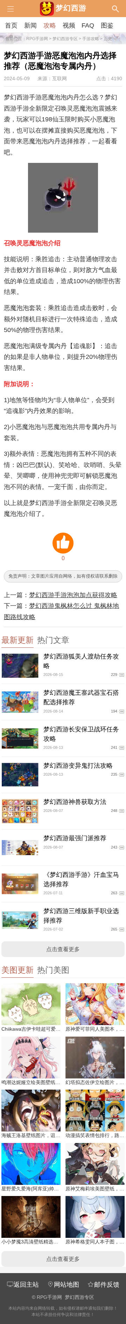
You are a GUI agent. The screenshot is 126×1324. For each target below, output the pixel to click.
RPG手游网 (37, 38)
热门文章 (53, 640)
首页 (11, 25)
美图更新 (17, 970)
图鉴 (107, 25)
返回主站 (26, 1284)
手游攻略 (90, 38)
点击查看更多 (63, 949)
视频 (69, 25)
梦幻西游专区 (65, 38)
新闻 (30, 25)
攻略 (49, 25)
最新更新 (17, 640)
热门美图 (53, 970)
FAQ (88, 25)
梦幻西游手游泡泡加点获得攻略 (73, 595)
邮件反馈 (106, 1284)
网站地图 (66, 1284)
